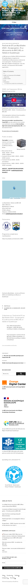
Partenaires (6, 81)
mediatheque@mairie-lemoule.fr (14, 213)
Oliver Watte (15, 43)
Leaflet (11, 198)
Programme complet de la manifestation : (14, 83)
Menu (14, 22)
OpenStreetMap (17, 198)
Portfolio (7, 306)
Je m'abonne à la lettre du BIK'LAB (12, 567)
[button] (14, 188)
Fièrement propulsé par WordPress (10, 581)
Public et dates (7, 78)
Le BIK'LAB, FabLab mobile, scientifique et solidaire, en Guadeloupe (13, 11)
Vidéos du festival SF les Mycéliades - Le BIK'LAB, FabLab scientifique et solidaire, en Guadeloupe (16, 327)
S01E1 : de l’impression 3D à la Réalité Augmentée (12, 76)
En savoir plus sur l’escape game (10, 131)
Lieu (5, 80)
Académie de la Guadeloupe (12, 308)
